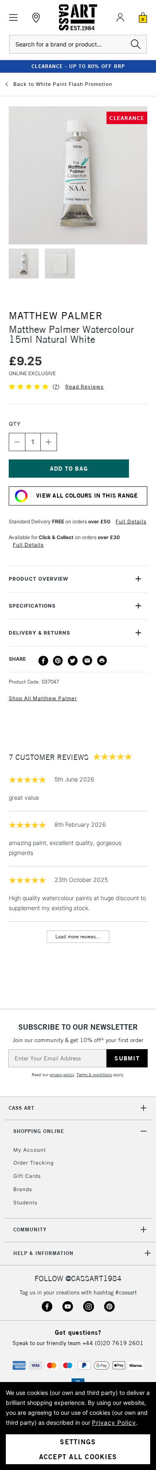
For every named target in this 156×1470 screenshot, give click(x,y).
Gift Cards (27, 1176)
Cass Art (22, 1108)
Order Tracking (33, 1163)
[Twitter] (73, 661)
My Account (29, 1150)
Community (30, 1229)
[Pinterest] (58, 661)
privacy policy (62, 1074)
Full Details (131, 521)
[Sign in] (120, 17)
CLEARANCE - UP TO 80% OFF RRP (78, 66)
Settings (78, 1442)
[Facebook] (43, 661)
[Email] (87, 661)
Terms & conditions (94, 1074)
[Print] (102, 661)
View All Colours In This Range (87, 495)
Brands (22, 1189)
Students (25, 1202)
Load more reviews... (78, 936)
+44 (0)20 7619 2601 (113, 1343)
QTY (14, 423)
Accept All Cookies (78, 1457)
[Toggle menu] (13, 17)
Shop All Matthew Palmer (43, 698)
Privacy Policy (114, 1422)
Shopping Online (38, 1131)
